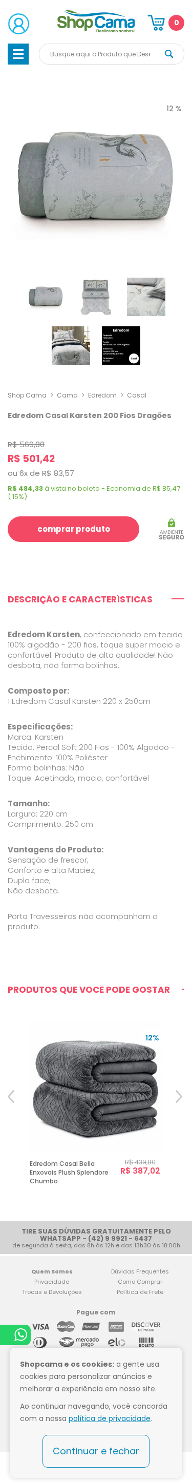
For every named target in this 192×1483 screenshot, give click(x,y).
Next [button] (180, 1114)
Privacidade (51, 1282)
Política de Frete (140, 1292)
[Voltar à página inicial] (96, 30)
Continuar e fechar (96, 1451)
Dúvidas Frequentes (140, 1271)
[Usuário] (19, 24)
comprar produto (73, 529)
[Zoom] (46, 297)
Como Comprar (140, 1282)
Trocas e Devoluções (52, 1292)
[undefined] (96, 179)
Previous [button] (12, 1114)
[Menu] (18, 54)
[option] (96, 1114)
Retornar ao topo (177, 1328)
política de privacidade (110, 1418)
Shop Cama (27, 395)
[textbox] (111, 54)
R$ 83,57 (58, 473)
